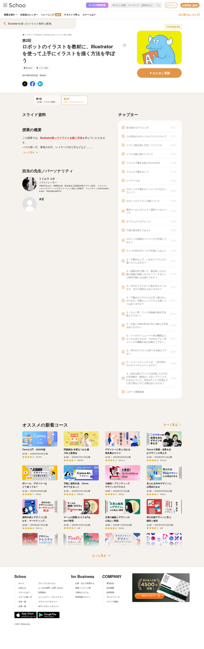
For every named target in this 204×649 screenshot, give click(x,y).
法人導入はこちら (188, 14)
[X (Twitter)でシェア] (24, 83)
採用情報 (110, 592)
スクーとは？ (89, 14)
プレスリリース (113, 596)
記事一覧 (22, 606)
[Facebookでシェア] (32, 83)
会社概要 (110, 587)
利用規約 (42, 592)
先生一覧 (22, 601)
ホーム (21, 583)
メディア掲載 (112, 601)
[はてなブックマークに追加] (40, 83)
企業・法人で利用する (84, 583)
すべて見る (173, 425)
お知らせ (22, 587)
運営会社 (110, 583)
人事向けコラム (82, 592)
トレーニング (50, 14)
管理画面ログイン (83, 596)
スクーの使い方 (25, 596)
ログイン (171, 5)
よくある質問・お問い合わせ (50, 587)
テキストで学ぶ (72, 14)
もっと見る (31, 152)
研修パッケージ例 (83, 587)
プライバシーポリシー (47, 601)
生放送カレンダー (29, 14)
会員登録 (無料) (190, 5)
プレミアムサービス (46, 583)
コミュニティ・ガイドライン (50, 596)
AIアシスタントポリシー (48, 606)
